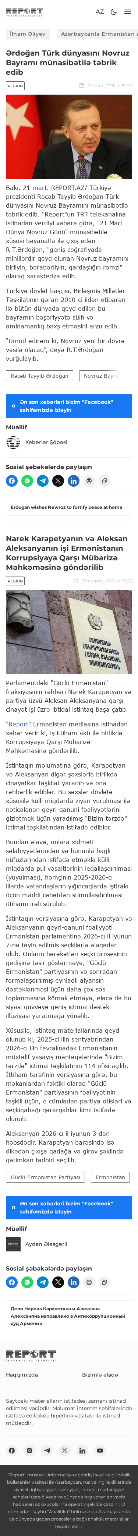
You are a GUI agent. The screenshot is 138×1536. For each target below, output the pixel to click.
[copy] (104, 481)
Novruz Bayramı (104, 376)
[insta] (29, 1450)
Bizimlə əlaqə (100, 1374)
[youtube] (100, 1450)
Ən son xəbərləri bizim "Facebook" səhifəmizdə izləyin (66, 406)
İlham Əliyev (28, 34)
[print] (89, 481)
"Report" (18, 724)
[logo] (24, 12)
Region (15, 86)
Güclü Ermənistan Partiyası (45, 1177)
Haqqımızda (22, 1374)
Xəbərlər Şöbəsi (46, 442)
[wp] (27, 481)
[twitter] (58, 481)
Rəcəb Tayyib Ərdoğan (39, 376)
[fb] (12, 481)
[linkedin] (73, 481)
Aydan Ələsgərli (46, 1244)
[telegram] (43, 481)
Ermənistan (110, 1177)
